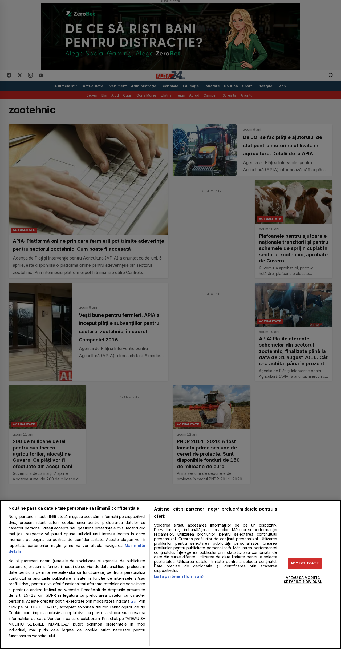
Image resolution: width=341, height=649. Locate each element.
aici (134, 601)
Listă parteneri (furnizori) (179, 576)
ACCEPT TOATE (305, 563)
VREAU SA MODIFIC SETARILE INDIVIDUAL (303, 579)
